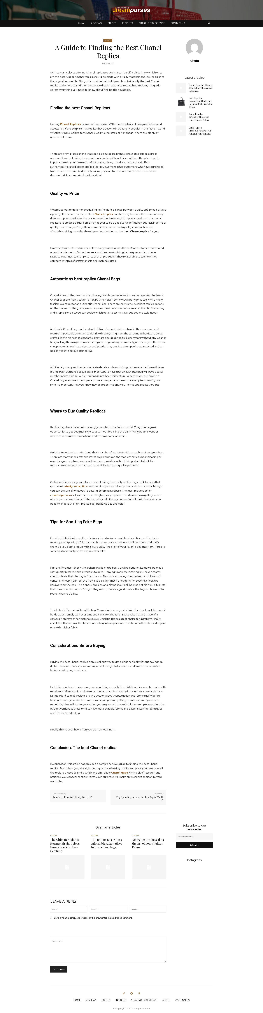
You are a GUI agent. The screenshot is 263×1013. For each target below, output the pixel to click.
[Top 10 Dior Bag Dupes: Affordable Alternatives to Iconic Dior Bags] (181, 88)
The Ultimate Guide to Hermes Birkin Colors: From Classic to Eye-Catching (65, 845)
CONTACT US (178, 23)
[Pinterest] (139, 994)
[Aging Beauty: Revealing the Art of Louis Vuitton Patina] (181, 117)
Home (81, 23)
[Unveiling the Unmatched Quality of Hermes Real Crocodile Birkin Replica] (181, 102)
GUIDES (111, 23)
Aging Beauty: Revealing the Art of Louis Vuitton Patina (199, 116)
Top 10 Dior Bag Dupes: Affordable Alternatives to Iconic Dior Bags (106, 843)
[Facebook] (124, 994)
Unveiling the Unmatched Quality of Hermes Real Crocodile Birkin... (200, 102)
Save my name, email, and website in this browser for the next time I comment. (93, 917)
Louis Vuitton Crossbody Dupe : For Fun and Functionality (200, 130)
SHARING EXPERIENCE (152, 23)
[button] (209, 23)
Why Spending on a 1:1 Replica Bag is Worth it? (139, 799)
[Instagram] (131, 994)
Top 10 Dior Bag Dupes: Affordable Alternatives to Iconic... (200, 87)
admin (194, 61)
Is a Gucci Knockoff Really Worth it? (72, 797)
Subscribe (194, 845)
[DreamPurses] (131, 10)
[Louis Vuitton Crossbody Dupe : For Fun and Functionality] (181, 131)
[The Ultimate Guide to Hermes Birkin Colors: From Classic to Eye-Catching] (67, 867)
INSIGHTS (127, 23)
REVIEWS (96, 23)
